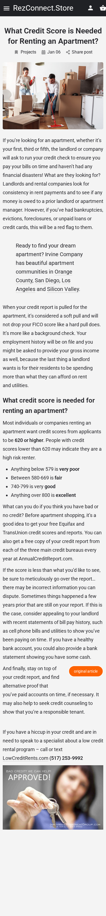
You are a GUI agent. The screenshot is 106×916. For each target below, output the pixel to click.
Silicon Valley (63, 289)
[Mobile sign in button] (90, 7)
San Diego (47, 280)
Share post (82, 52)
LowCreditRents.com (25, 758)
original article (86, 671)
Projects (28, 52)
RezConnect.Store (43, 8)
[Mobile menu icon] (6, 8)
